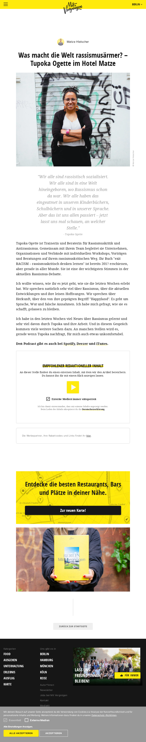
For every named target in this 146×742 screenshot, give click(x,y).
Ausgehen (10, 660)
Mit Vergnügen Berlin (73, 8)
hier (88, 435)
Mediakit (45, 705)
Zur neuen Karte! (73, 510)
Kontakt (44, 700)
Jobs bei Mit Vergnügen (53, 695)
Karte (8, 684)
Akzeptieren (53, 733)
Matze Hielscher (77, 41)
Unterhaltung (14, 666)
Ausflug (9, 678)
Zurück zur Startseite (73, 626)
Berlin (44, 654)
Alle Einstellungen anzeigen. (18, 726)
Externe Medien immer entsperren (74, 399)
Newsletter (46, 690)
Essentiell (15, 720)
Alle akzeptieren (21, 733)
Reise (43, 678)
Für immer (132, 675)
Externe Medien (39, 720)
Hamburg (46, 660)
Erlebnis (9, 672)
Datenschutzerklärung (93, 409)
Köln (43, 672)
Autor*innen (47, 684)
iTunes (101, 343)
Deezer (82, 343)
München (46, 666)
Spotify (69, 343)
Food (7, 654)
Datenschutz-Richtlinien (104, 715)
